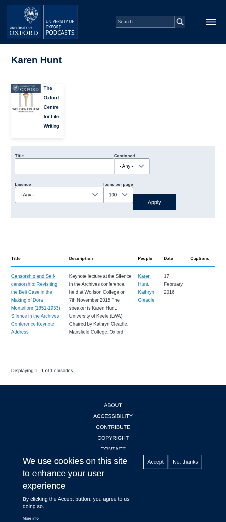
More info (31, 518)
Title (19, 155)
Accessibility (113, 416)
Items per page (118, 184)
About (113, 405)
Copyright (113, 438)
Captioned (124, 155)
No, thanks (185, 462)
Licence (23, 184)
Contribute (113, 427)
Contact (113, 449)
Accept (155, 462)
